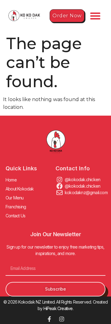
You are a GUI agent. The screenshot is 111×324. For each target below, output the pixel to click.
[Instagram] (61, 319)
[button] (95, 15)
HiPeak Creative (58, 308)
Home (11, 179)
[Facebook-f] (49, 319)
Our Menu (15, 197)
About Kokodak (20, 188)
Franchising (16, 206)
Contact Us (15, 215)
